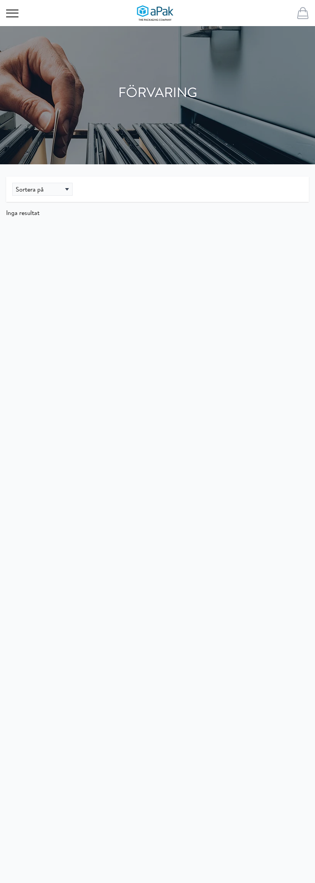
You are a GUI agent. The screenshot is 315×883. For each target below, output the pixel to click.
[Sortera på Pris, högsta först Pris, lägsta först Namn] (42, 189)
